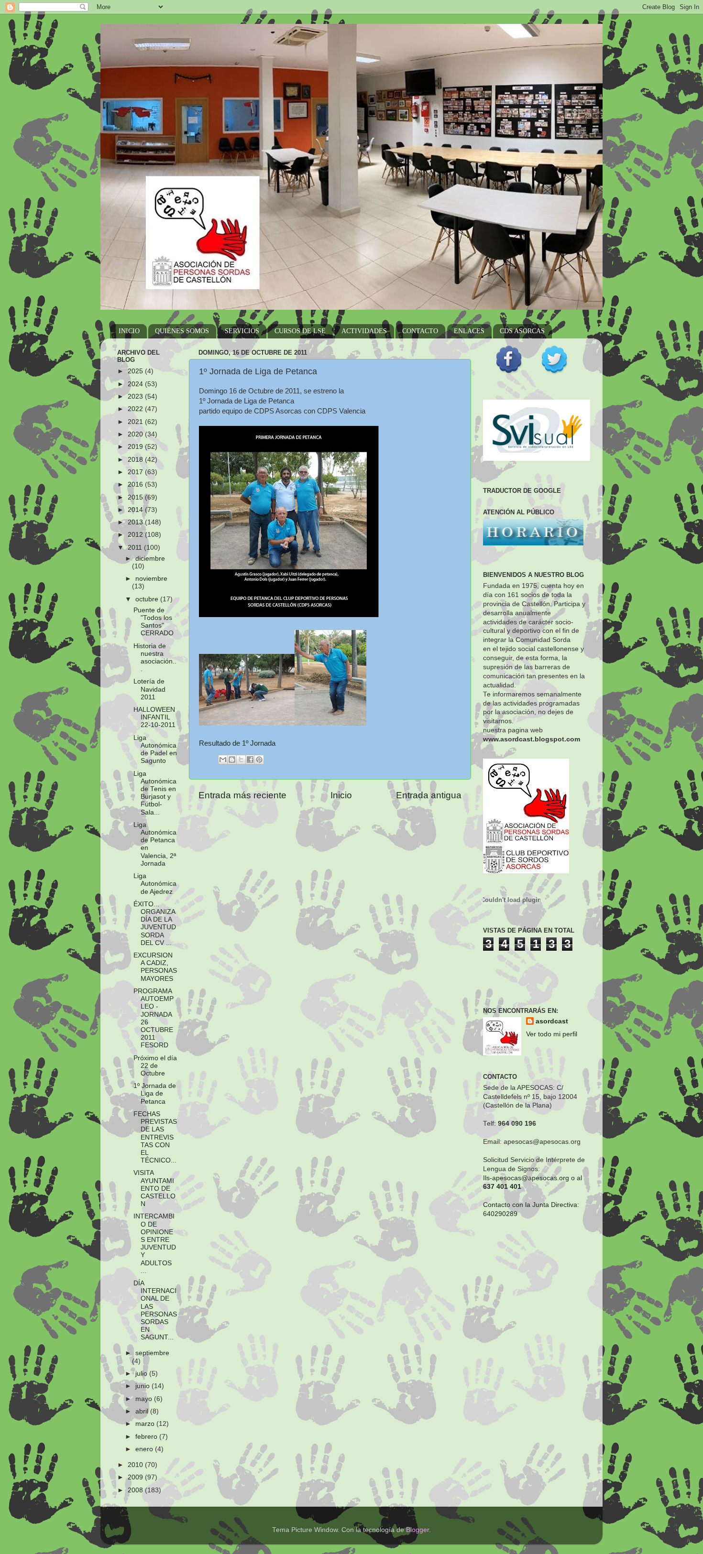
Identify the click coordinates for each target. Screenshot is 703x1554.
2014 (136, 509)
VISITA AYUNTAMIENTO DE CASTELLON (154, 1188)
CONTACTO (420, 331)
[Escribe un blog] (232, 759)
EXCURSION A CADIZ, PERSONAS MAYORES (155, 967)
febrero (147, 1436)
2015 (136, 497)
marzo (145, 1423)
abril (142, 1411)
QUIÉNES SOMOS (182, 331)
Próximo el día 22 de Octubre (155, 1065)
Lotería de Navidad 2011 (149, 689)
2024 (136, 384)
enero (145, 1449)
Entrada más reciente (242, 795)
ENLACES (469, 331)
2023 (136, 396)
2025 (136, 371)
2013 (136, 522)
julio (142, 1373)
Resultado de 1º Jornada (237, 743)
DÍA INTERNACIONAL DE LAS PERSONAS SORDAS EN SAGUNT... (155, 1310)
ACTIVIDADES (364, 331)
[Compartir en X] (241, 759)
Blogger (417, 1529)
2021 (136, 421)
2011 (136, 547)
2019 (136, 446)
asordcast (552, 1021)
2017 (136, 472)
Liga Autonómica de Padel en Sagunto (155, 749)
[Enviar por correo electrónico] (223, 759)
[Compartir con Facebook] (250, 759)
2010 (136, 1464)
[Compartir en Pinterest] (259, 759)
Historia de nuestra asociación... (154, 657)
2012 (136, 534)
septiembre (152, 1353)
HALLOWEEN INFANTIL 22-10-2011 (154, 717)
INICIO (129, 331)
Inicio (341, 795)
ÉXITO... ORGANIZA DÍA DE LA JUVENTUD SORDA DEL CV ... (154, 923)
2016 (136, 484)
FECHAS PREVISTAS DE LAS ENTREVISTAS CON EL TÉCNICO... (155, 1137)
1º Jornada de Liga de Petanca (154, 1093)
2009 (136, 1477)
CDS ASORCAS (522, 331)
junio (143, 1386)
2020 (136, 434)
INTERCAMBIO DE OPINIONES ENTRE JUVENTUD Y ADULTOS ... (154, 1243)
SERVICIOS (242, 331)
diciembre (150, 558)
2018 (136, 459)
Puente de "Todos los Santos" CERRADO (153, 622)
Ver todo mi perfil (551, 1034)
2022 (136, 409)
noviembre (151, 578)
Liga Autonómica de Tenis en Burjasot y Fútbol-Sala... (154, 793)
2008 (136, 1490)
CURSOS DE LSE (300, 331)
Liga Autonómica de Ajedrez (154, 883)
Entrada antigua (428, 795)
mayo (144, 1398)
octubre (147, 599)
